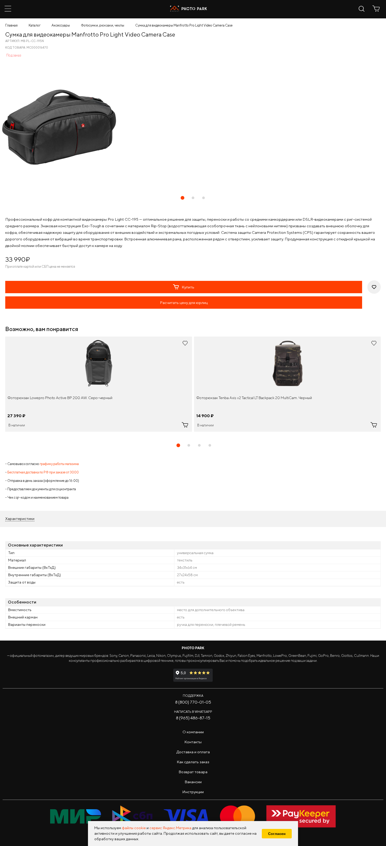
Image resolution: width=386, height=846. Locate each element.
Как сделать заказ (193, 762)
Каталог (34, 25)
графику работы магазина (59, 464)
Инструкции (193, 792)
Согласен (276, 834)
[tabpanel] (98, 384)
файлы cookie (134, 828)
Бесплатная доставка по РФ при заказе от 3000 (43, 472)
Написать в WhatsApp (193, 712)
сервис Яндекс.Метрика (170, 828)
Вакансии (193, 782)
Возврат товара (193, 772)
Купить (188, 287)
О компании (193, 732)
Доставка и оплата (193, 752)
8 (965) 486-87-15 (193, 717)
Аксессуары (60, 25)
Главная (11, 25)
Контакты (193, 742)
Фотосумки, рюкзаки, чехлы (102, 25)
